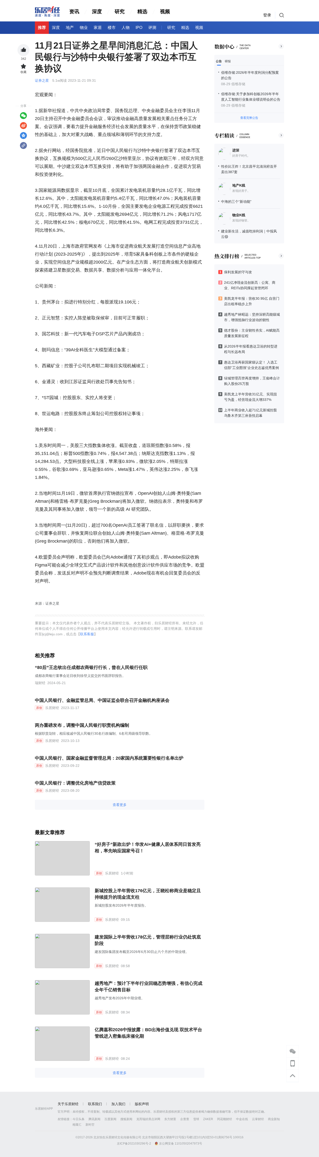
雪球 (196, 1119)
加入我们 (118, 1104)
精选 (142, 11)
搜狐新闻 (126, 1119)
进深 (235, 150)
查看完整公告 (249, 118)
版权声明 (142, 1104)
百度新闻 (110, 1119)
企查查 (184, 1119)
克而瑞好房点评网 (148, 1119)
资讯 (74, 11)
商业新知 (274, 1119)
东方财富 (170, 1119)
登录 (267, 15)
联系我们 (95, 1104)
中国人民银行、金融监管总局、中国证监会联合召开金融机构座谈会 (102, 700)
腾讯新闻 (94, 1119)
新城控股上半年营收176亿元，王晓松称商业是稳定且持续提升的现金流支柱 (148, 894)
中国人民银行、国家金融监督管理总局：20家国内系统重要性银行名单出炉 (109, 758)
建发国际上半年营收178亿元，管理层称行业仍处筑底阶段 (148, 940)
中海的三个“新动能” (236, 202)
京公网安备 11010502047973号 (180, 1143)
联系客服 (87, 634)
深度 (97, 11)
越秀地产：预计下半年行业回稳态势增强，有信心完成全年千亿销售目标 (148, 986)
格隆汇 (77, 1124)
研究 (120, 11)
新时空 (89, 1124)
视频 (165, 11)
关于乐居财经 (68, 1104)
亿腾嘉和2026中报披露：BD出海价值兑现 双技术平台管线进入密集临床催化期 (148, 1033)
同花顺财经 (224, 1119)
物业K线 (238, 215)
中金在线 (242, 1119)
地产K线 (238, 185)
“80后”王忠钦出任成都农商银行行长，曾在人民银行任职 (91, 667)
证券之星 (42, 80)
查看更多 (120, 805)
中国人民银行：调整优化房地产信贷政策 (75, 783)
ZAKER (208, 1119)
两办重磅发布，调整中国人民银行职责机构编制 (82, 725)
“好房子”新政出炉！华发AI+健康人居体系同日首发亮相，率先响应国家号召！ (148, 847)
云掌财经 (258, 1119)
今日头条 (78, 1119)
